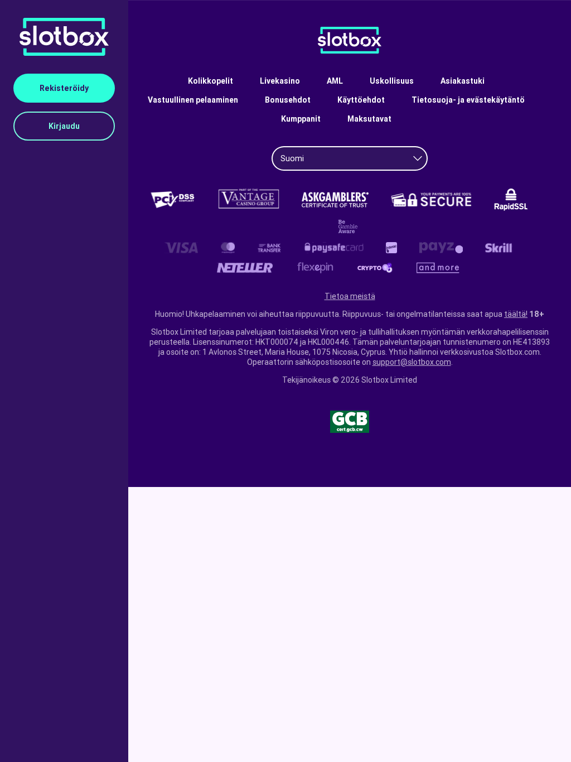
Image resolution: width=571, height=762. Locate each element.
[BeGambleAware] (349, 226)
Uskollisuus (392, 81)
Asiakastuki (463, 81)
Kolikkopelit (210, 81)
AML (335, 81)
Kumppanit (301, 119)
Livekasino (280, 81)
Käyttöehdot (361, 100)
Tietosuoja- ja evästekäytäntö (468, 100)
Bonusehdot (288, 100)
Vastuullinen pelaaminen (193, 100)
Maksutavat (369, 119)
